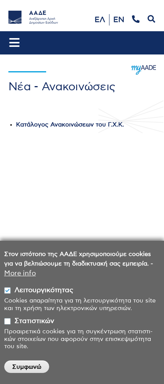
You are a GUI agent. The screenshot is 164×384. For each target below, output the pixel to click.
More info (20, 273)
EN (118, 20)
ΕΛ (100, 20)
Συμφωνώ (26, 367)
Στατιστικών (34, 321)
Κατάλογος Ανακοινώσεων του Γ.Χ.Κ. (70, 125)
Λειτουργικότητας (43, 290)
